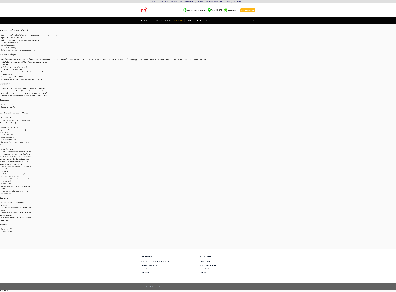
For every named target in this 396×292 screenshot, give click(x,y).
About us (200, 20)
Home (144, 20)
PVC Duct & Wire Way (207, 262)
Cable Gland (204, 272)
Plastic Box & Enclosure (208, 269)
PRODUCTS (154, 20)
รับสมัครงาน (190, 20)
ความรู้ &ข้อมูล (178, 20)
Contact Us (145, 272)
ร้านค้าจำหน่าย (166, 20)
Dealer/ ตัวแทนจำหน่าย (149, 265)
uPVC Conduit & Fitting (208, 265)
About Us (144, 269)
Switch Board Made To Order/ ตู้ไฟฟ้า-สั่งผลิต (156, 262)
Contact (209, 20)
